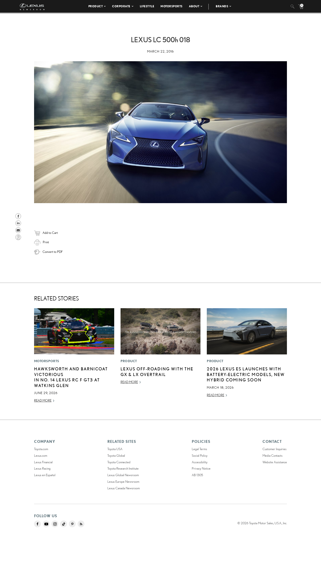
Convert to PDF (53, 252)
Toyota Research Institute (123, 468)
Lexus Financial (43, 462)
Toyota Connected (118, 462)
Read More (42, 400)
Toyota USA (114, 449)
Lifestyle (147, 6)
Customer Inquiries (274, 449)
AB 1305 (197, 475)
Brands (222, 6)
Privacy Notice (201, 468)
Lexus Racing (42, 468)
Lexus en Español (44, 475)
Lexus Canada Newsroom (123, 488)
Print (46, 242)
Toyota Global (116, 455)
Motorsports (171, 6)
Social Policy (199, 455)
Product (95, 6)
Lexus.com (40, 455)
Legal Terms (199, 449)
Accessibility (199, 462)
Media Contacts (272, 455)
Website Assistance (274, 462)
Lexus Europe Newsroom (123, 481)
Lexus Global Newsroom (123, 475)
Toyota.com (41, 449)
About (194, 6)
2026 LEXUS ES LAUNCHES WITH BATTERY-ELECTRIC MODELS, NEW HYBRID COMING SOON (246, 374)
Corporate (121, 6)
